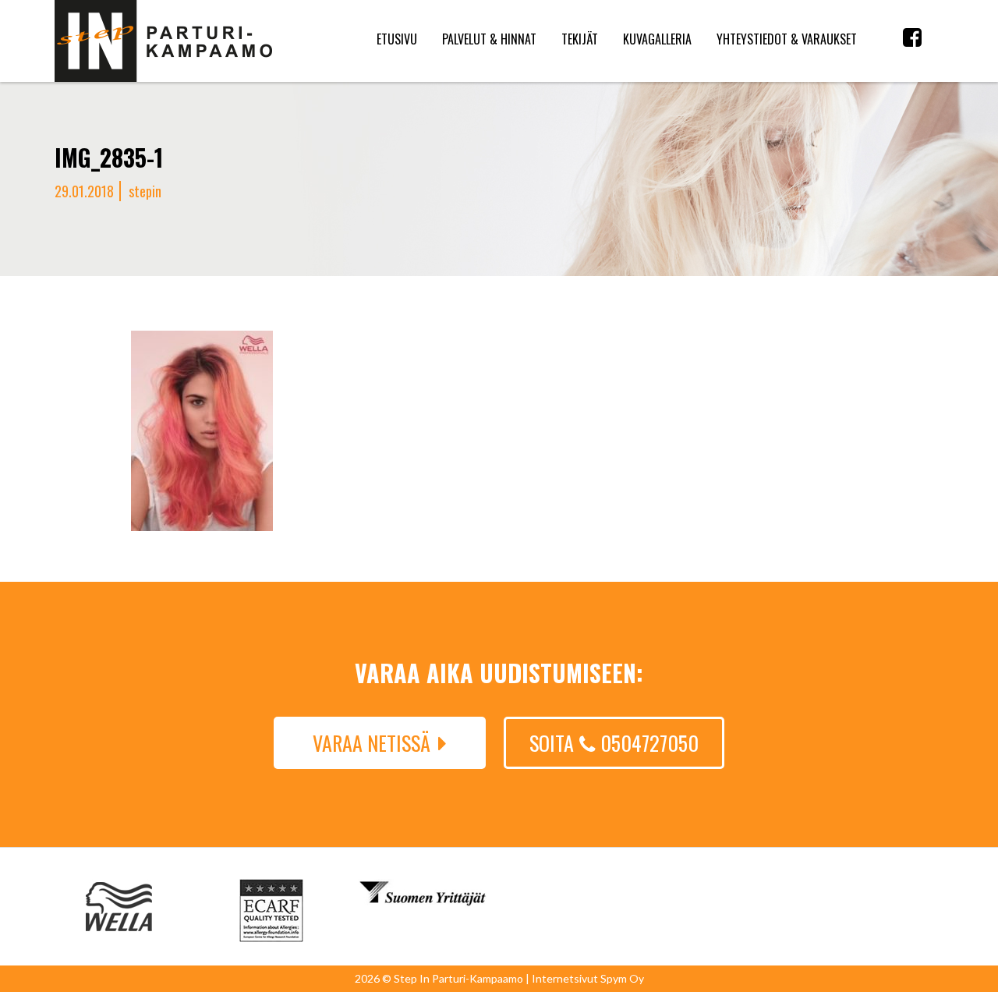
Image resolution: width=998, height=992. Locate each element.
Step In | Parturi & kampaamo (163, 41)
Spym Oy (622, 978)
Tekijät (579, 39)
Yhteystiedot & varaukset (787, 39)
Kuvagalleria (657, 39)
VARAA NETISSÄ (371, 743)
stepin (145, 191)
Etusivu (397, 39)
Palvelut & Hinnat (489, 39)
